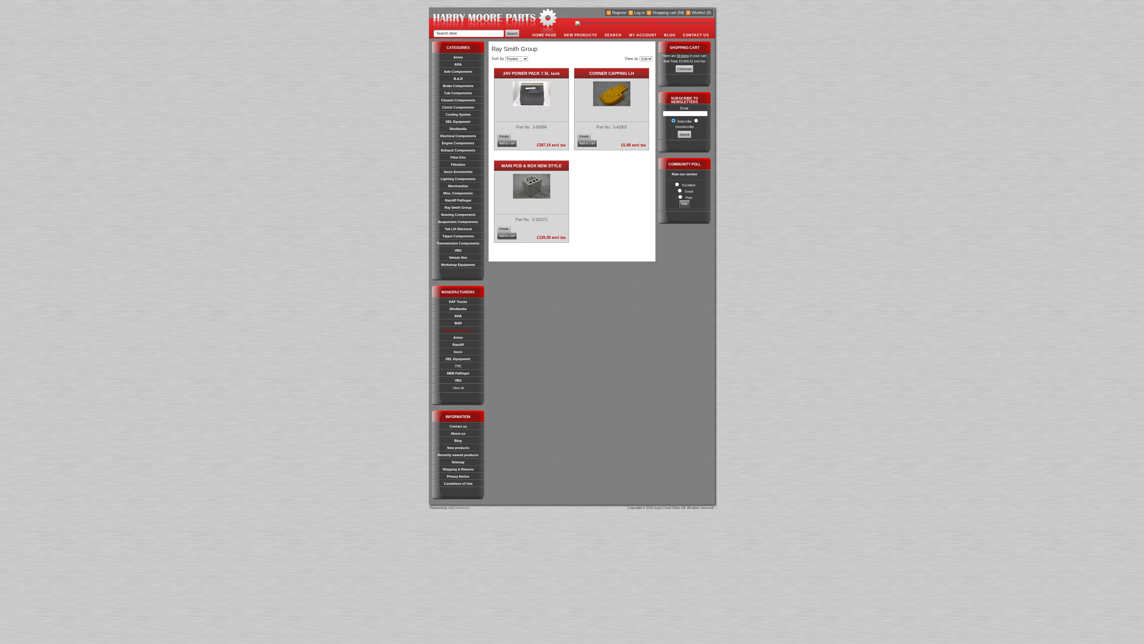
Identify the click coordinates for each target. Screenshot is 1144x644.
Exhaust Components (458, 150)
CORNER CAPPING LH (611, 73)
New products (580, 35)
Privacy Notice (458, 476)
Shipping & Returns (458, 469)
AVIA (458, 64)
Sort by (498, 58)
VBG (458, 250)
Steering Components (458, 214)
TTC (458, 366)
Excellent (688, 185)
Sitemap (458, 462)
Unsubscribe (684, 127)
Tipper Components (458, 236)
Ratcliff (458, 344)
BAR (458, 323)
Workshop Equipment (458, 265)
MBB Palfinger (458, 373)
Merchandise (458, 186)
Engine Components (458, 143)
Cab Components (458, 93)
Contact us (696, 35)
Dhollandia (458, 129)
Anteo (458, 57)
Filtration (458, 164)
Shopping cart (664, 12)
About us (458, 433)
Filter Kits (458, 157)
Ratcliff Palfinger (458, 200)
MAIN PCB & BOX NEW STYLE (531, 166)
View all (458, 388)
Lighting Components (458, 179)
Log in (639, 12)
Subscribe (684, 121)
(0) (709, 12)
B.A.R (458, 78)
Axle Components (458, 71)
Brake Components (458, 86)
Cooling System (458, 114)
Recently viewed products (458, 455)
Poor (689, 197)
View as (631, 58)
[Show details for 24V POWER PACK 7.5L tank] (531, 105)
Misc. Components (458, 193)
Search (613, 35)
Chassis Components (458, 100)
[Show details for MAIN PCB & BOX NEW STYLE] (531, 197)
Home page (544, 35)
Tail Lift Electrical (458, 229)
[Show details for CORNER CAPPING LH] (611, 105)
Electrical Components (458, 136)
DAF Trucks (458, 302)
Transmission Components (458, 243)
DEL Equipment (458, 121)
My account (643, 35)
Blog (669, 35)
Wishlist (698, 12)
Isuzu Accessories (458, 172)
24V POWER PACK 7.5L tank (531, 73)
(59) (680, 12)
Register (619, 12)
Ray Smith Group (458, 207)
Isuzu (458, 352)
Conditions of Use (458, 483)
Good (689, 191)
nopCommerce (459, 508)
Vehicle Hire (458, 257)
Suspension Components (458, 222)
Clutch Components (458, 107)
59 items (683, 56)
